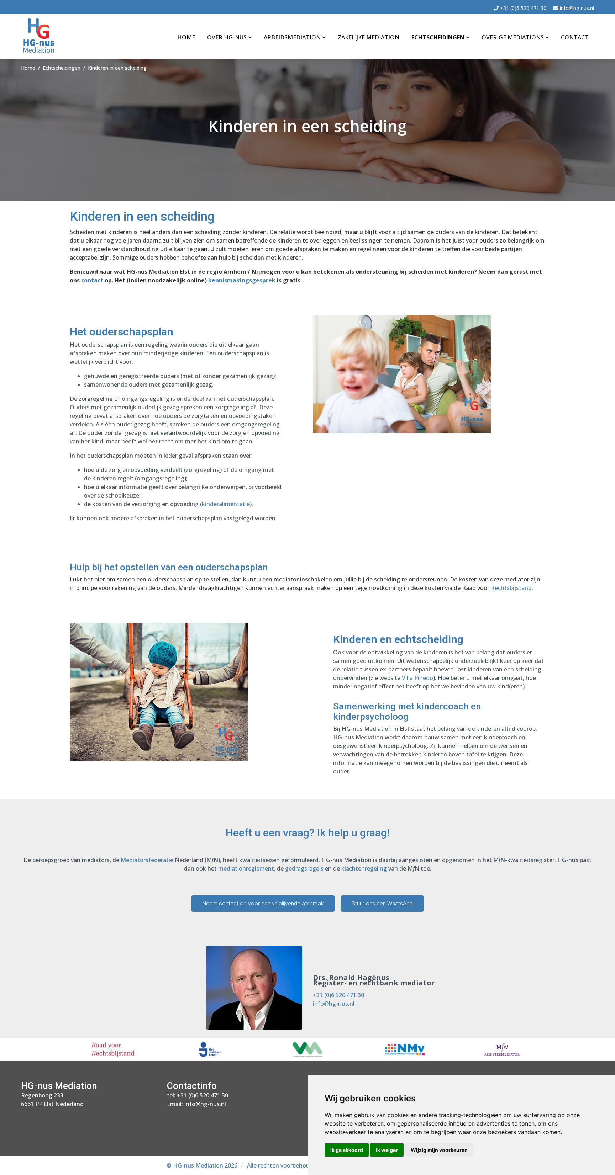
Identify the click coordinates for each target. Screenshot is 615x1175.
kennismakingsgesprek (241, 280)
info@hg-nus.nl (576, 8)
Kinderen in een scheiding (117, 67)
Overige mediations (513, 37)
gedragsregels (304, 868)
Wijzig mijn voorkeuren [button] (439, 1150)
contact (92, 280)
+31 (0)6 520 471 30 (522, 8)
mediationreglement (246, 868)
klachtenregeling (364, 868)
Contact (575, 37)
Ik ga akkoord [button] (346, 1150)
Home (186, 37)
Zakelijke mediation (368, 37)
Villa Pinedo (417, 678)
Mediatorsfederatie (147, 860)
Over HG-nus (227, 37)
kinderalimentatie (226, 504)
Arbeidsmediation (292, 37)
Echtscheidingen (437, 37)
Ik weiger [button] (387, 1150)
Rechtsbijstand (511, 588)
